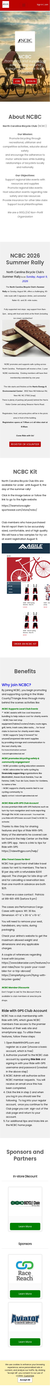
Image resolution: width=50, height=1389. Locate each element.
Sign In (40, 4)
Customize (29, 1375)
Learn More (25, 1226)
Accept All (25, 1379)
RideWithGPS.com (23, 1042)
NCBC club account (23, 814)
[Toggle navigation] (24, 5)
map (33, 395)
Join (46, 4)
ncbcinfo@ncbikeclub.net (13, 753)
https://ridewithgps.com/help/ (20, 851)
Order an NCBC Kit (25, 643)
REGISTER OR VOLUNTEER (25, 444)
